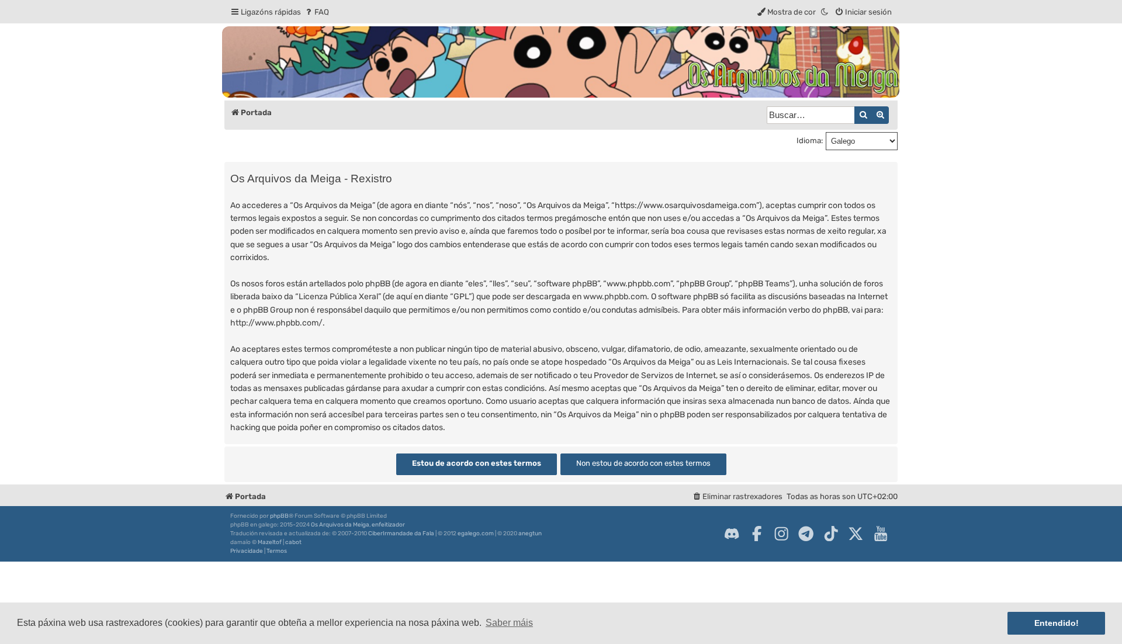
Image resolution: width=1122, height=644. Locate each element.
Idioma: (810, 140)
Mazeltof (270, 542)
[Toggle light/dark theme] (825, 12)
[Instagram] (781, 533)
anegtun (530, 533)
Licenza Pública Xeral (338, 297)
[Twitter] (855, 533)
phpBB (279, 516)
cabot (293, 542)
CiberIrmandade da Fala (401, 533)
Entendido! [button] (1056, 623)
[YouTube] (880, 533)
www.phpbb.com (615, 297)
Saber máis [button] (509, 623)
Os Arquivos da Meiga (340, 524)
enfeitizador (388, 524)
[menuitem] (316, 12)
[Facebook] (756, 533)
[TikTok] (831, 533)
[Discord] (731, 533)
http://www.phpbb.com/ (276, 323)
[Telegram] (805, 533)
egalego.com (476, 533)
